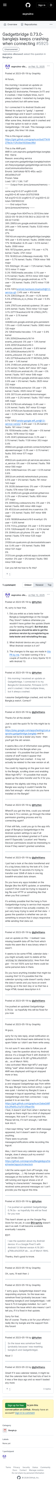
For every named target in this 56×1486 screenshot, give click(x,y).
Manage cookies (36, 1470)
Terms (8, 1467)
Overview (12, 24)
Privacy (16, 1467)
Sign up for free (16, 1405)
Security (26, 1467)
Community (45, 1467)
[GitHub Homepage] (19, 1478)
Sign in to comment (25, 1412)
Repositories (31, 24)
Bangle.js (7, 57)
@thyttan (37, 602)
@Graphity (36, 1222)
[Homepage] (28, 5)
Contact (23, 1470)
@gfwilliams (38, 712)
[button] (51, 24)
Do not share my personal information (28, 1473)
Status (35, 1467)
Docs (15, 1470)
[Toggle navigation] (4, 5)
